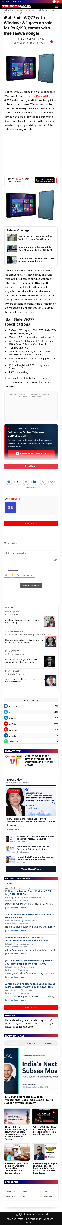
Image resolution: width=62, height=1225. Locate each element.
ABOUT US (11, 1219)
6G (7, 1187)
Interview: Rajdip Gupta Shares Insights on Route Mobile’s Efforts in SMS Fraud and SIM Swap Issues (45, 1168)
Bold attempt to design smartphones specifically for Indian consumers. (21, 660)
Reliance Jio (11, 1196)
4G (41, 1187)
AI (24, 1196)
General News (46, 1196)
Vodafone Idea (46, 1191)
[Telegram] (51, 482)
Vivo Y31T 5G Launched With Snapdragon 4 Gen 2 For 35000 (29, 916)
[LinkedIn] (34, 482)
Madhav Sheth (12, 651)
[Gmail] (26, 482)
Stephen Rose (12, 671)
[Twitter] (17, 482)
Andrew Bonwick (14, 631)
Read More (31, 466)
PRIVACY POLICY (31, 1222)
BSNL (25, 1191)
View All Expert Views (31, 869)
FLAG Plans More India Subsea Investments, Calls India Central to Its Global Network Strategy (28, 1100)
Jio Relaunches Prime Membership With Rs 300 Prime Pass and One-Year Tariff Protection (29, 962)
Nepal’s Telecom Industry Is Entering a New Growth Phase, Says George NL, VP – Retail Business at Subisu (16, 1133)
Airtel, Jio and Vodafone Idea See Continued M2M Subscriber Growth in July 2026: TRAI (30, 985)
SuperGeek (26, 39)
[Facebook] (9, 482)
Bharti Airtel (11, 1191)
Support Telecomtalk (14, 2)
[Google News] (31, 487)
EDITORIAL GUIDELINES (28, 1219)
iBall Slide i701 (40, 96)
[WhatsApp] (43, 482)
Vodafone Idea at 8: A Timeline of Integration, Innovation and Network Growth (39, 760)
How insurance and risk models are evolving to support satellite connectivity (24, 641)
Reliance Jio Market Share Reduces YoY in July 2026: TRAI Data (28, 893)
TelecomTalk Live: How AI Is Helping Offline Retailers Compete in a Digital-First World (44, 1131)
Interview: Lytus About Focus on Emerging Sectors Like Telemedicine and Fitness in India (16, 1168)
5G (24, 1187)
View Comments (31, 585)
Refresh (10, 883)
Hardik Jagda (12, 611)
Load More (31, 523)
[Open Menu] (57, 6)
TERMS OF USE (46, 1219)
